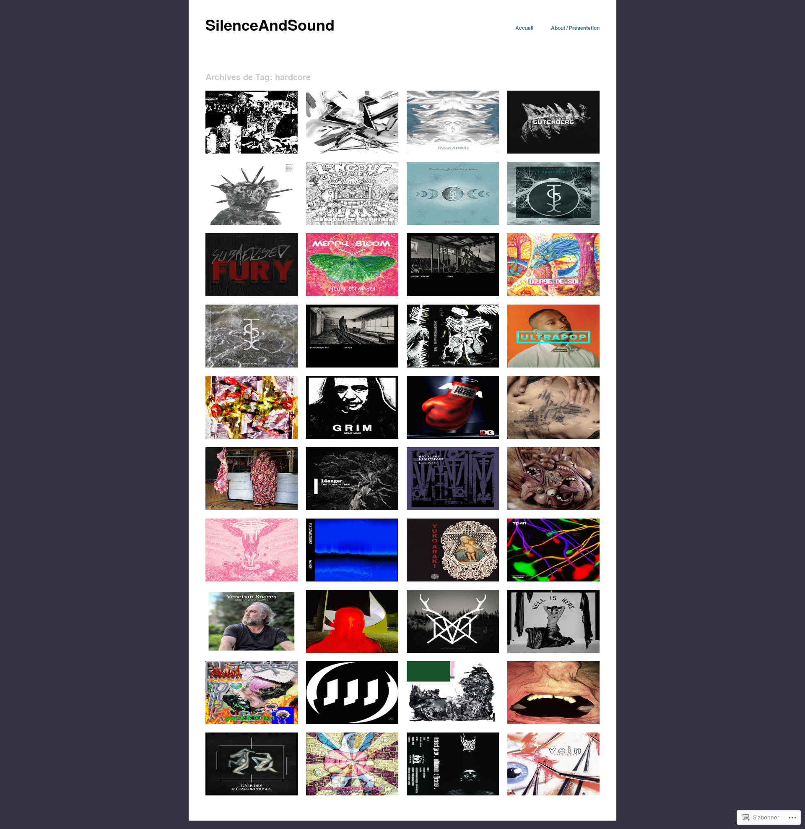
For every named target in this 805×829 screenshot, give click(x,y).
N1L (287, 429)
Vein (589, 786)
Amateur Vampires (571, 714)
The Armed (580, 358)
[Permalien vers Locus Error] (553, 579)
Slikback (382, 144)
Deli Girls (482, 429)
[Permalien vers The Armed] (553, 365)
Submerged (278, 286)
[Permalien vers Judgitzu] (251, 222)
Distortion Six (477, 286)
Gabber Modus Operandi (262, 714)
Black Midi (480, 714)
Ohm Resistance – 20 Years (359, 714)
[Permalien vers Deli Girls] (453, 436)
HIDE (587, 643)
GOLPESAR (579, 429)
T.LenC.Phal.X (475, 144)
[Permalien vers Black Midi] (453, 721)
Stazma (584, 500)
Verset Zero (479, 786)
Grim (387, 429)
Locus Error (580, 572)
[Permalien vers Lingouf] (553, 293)
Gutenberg (581, 144)
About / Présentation (575, 27)
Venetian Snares (272, 643)
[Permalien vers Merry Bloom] (352, 293)
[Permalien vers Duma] (251, 507)
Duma (285, 500)
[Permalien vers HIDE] (553, 650)
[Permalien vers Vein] (553, 793)
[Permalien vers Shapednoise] (352, 650)
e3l (288, 144)
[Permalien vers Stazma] (553, 507)
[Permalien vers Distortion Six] (453, 293)
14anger (383, 500)
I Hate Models (275, 786)
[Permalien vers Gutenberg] (553, 151)
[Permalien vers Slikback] (352, 151)
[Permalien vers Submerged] (251, 293)
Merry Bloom (377, 286)
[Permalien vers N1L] (251, 436)
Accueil (524, 27)
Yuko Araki (480, 572)
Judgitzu (282, 215)
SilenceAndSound (270, 24)
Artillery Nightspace (469, 500)
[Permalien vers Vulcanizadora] (352, 579)
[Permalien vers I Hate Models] (251, 793)
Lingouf (585, 286)
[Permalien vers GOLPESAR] (553, 436)
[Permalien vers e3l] (251, 151)
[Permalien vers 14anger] (352, 507)
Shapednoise (377, 643)
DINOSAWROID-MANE (465, 358)
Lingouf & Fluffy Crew (367, 215)
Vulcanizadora (376, 572)
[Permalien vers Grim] (352, 436)
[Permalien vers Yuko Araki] (453, 579)
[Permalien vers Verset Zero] (453, 793)
